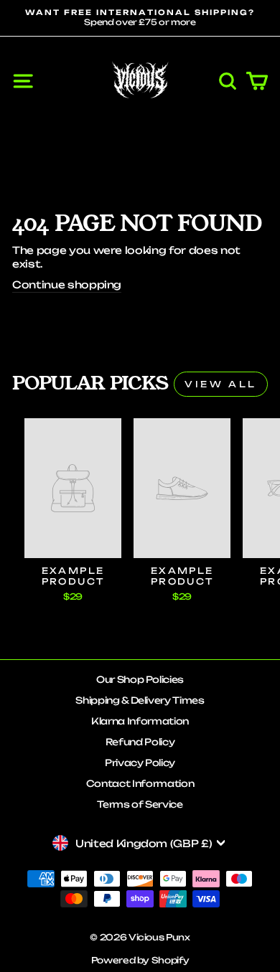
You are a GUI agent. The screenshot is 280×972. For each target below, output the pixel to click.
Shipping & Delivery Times (139, 700)
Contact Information (140, 783)
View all (221, 384)
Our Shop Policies (140, 679)
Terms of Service (139, 804)
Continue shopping (66, 284)
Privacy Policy (140, 762)
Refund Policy (140, 741)
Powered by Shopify (140, 960)
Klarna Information (140, 721)
